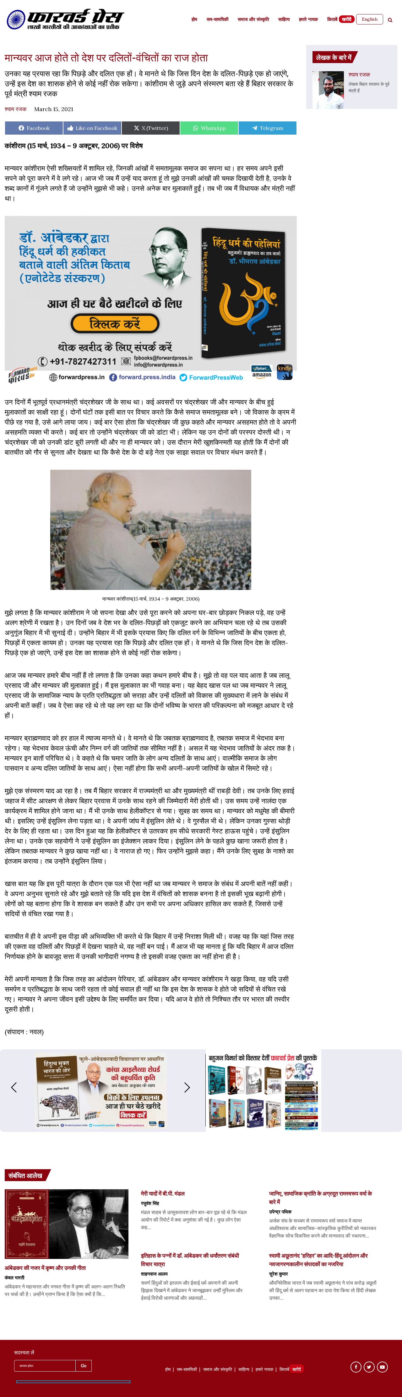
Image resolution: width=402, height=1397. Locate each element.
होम (194, 20)
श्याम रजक (15, 109)
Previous (7, 1087)
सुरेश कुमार (278, 1274)
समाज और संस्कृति (253, 20)
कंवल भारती (14, 1277)
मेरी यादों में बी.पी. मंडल (163, 1193)
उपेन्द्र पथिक (280, 1211)
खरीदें (346, 20)
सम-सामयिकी (217, 20)
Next (193, 1087)
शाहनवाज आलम (154, 1274)
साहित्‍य (284, 20)
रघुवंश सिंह (150, 1203)
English (370, 19)
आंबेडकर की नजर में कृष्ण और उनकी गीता (45, 1267)
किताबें (332, 20)
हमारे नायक (308, 20)
